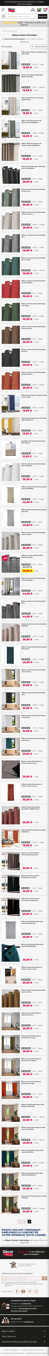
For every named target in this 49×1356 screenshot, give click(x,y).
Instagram (36, 1291)
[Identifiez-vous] (33, 10)
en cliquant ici (28, 1322)
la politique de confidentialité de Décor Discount (24, 1284)
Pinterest (29, 1291)
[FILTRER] (47, 678)
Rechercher (43, 16)
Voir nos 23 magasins (24, 4)
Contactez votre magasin (19, 1311)
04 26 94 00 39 (26, 1303)
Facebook (16, 1291)
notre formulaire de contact (27, 1308)
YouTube (23, 1291)
